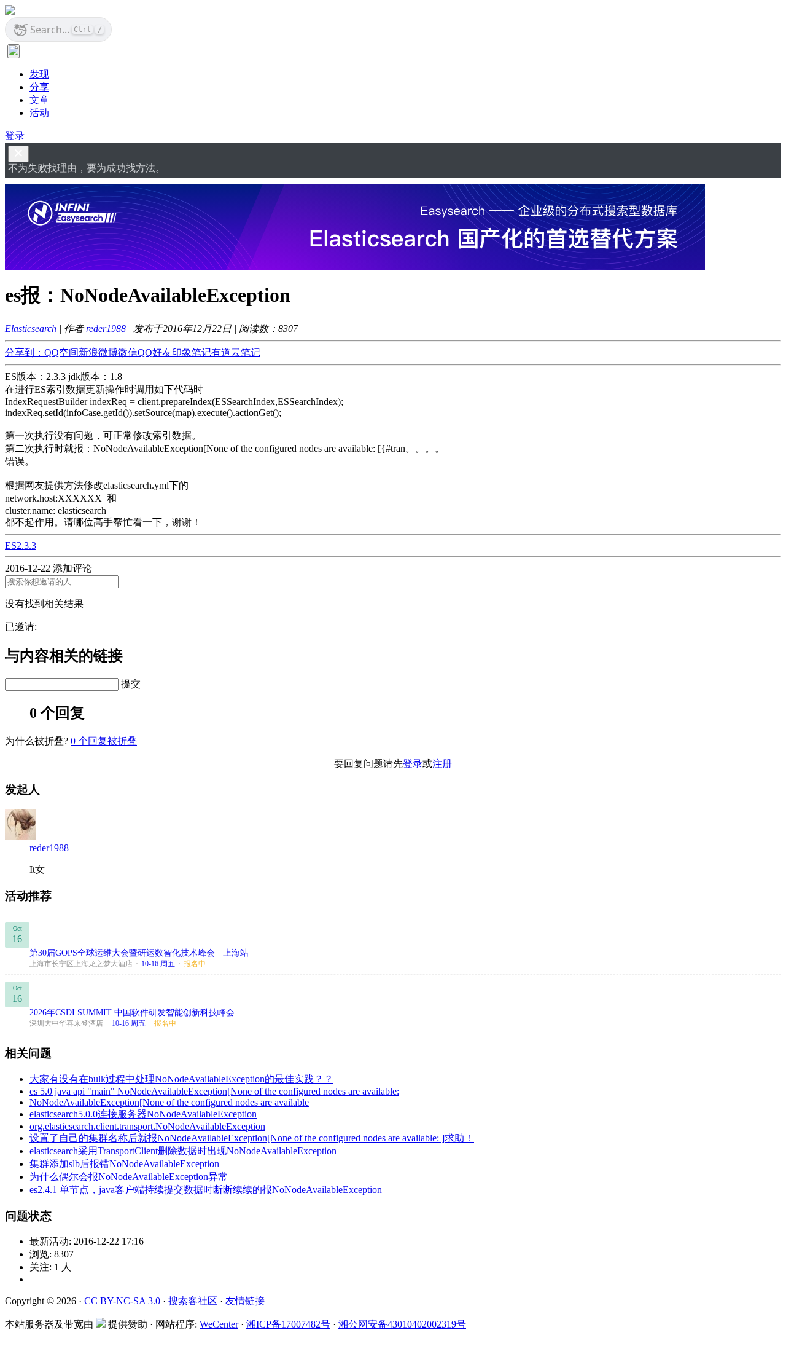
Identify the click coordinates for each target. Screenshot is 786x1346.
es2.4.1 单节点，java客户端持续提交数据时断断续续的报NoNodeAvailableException (205, 1189)
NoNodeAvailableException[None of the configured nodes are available (169, 1102)
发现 (39, 74)
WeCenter (219, 1324)
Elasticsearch (32, 328)
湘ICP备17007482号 (288, 1324)
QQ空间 (61, 352)
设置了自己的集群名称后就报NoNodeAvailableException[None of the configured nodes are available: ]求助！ (251, 1138)
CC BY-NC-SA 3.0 (122, 1301)
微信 (128, 352)
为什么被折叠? (36, 741)
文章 (39, 100)
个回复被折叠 (104, 741)
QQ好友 (155, 352)
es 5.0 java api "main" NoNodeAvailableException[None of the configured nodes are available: (214, 1091)
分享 (39, 87)
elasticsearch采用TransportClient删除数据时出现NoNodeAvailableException (183, 1151)
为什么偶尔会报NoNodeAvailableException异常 (128, 1176)
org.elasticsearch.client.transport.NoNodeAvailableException (147, 1126)
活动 (39, 113)
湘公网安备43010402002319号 (402, 1324)
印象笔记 (191, 352)
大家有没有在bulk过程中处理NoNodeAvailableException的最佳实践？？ (181, 1079)
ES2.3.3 (20, 545)
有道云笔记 (235, 352)
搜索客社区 (192, 1301)
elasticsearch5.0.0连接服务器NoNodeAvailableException (143, 1114)
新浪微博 (98, 352)
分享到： (24, 352)
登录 (15, 135)
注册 (442, 763)
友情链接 (245, 1301)
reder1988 (106, 328)
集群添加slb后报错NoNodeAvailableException (124, 1164)
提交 (131, 684)
